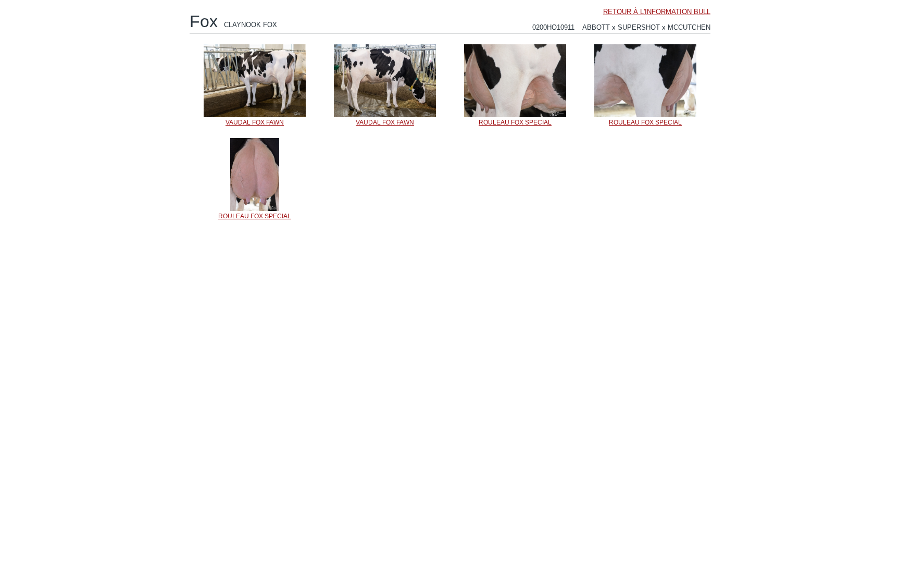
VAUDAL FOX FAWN (255, 122)
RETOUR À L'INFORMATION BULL (656, 12)
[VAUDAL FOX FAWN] (255, 116)
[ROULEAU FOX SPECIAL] (515, 116)
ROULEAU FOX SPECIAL (515, 122)
